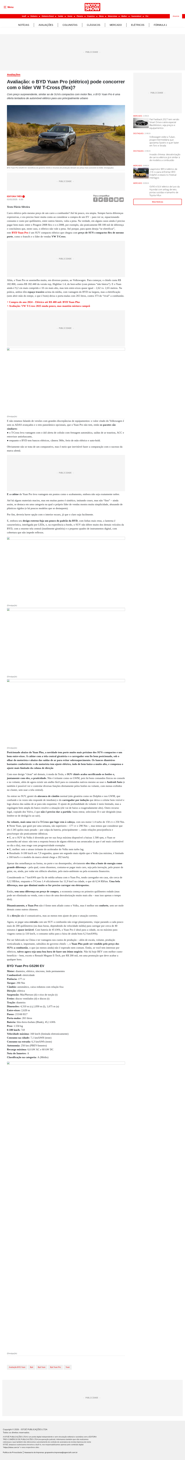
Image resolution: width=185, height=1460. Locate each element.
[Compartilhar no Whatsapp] (106, 199)
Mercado (116, 25)
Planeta (80, 16)
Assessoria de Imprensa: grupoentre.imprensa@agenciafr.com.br (51, 1452)
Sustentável (136, 16)
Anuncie (176, 16)
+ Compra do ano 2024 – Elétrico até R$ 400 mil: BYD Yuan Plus (43, 302)
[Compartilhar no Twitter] (100, 199)
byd (31, 1367)
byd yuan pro (55, 1367)
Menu (101, 16)
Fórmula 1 (160, 25)
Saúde (60, 16)
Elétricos (137, 25)
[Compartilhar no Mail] (116, 199)
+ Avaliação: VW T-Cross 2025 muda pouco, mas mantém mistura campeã (48, 305)
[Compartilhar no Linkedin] (111, 199)
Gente (69, 16)
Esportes (91, 16)
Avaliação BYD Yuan (17, 1367)
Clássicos (93, 25)
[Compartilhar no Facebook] (95, 199)
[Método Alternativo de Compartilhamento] (121, 199)
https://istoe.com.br (11, 1447)
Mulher (124, 16)
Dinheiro (33, 16)
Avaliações (46, 25)
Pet (147, 16)
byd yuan (41, 1367)
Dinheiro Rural (48, 16)
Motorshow (112, 16)
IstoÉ (24, 16)
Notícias (23, 25)
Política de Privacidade (12, 1452)
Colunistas (70, 25)
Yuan (68, 1367)
